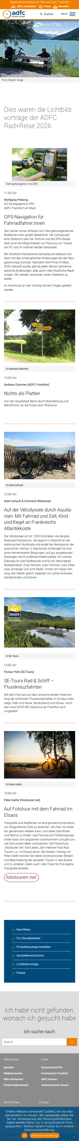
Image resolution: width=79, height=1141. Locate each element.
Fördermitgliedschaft (16, 1085)
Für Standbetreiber (28, 938)
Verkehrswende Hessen (55, 1085)
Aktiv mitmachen (13, 1079)
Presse (47, 6)
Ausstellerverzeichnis (30, 955)
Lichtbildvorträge (27, 964)
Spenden (9, 1067)
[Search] (72, 1042)
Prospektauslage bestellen (34, 947)
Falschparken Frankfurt (54, 1073)
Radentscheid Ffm (51, 1067)
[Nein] (74, 1124)
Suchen (48, 14)
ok (24, 1135)
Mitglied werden (13, 1073)
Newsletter (63, 6)
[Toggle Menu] (72, 14)
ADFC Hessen (49, 1079)
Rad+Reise (23, 929)
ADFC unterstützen (26, 6)
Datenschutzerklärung (44, 1135)
